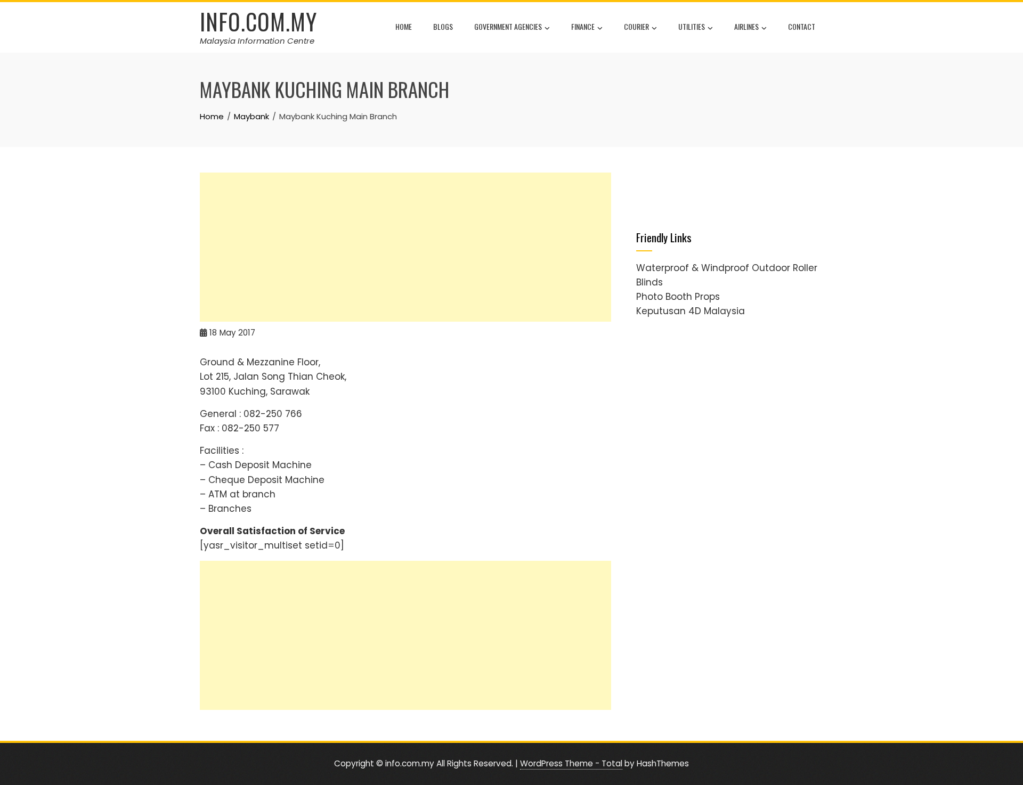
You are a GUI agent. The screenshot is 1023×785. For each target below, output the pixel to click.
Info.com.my (258, 21)
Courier (636, 26)
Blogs (443, 26)
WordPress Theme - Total (571, 763)
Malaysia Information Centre (257, 40)
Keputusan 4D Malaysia (690, 311)
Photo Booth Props (678, 296)
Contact (801, 26)
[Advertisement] (405, 247)
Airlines (746, 26)
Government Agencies (508, 26)
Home (403, 26)
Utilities (691, 26)
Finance (583, 26)
